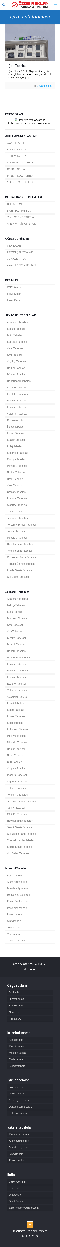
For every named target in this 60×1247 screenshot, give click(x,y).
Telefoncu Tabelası (17, 518)
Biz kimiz (14, 992)
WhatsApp (15, 1194)
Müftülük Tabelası (17, 537)
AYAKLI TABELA (16, 143)
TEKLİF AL (15, 1018)
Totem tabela (14, 927)
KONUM (14, 1188)
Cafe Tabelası (15, 348)
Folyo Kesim (14, 293)
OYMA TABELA (16, 169)
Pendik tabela (17, 1046)
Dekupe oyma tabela (19, 895)
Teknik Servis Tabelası (19, 550)
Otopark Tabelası (16, 492)
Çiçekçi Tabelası (16, 361)
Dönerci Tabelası (16, 374)
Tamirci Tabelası (16, 531)
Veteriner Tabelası (17, 413)
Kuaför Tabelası (16, 439)
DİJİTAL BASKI (15, 204)
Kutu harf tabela (18, 1113)
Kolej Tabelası (15, 446)
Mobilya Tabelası (16, 459)
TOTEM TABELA (17, 156)
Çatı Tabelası (17, 66)
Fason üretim (16, 1160)
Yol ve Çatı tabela (17, 940)
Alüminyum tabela (17, 882)
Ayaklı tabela (14, 875)
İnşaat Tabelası (15, 426)
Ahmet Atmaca (39, 1231)
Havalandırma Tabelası (20, 544)
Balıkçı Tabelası (16, 328)
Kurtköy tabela (17, 1066)
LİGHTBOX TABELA (19, 210)
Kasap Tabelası (16, 433)
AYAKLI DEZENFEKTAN (21, 265)
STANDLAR (14, 245)
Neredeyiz (15, 1012)
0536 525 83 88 (18, 1181)
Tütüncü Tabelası (17, 511)
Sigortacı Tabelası (17, 505)
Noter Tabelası (15, 479)
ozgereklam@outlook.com (24, 1207)
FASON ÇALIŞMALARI (20, 252)
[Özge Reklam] (30, 5)
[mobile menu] (55, 4)
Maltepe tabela (17, 1053)
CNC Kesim (14, 287)
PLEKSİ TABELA (17, 149)
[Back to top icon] (30, 1224)
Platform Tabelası (17, 498)
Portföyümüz (16, 1005)
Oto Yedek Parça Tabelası (21, 557)
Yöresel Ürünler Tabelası (21, 563)
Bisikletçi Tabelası (17, 342)
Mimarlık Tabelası (17, 466)
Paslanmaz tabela (17, 908)
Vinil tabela (13, 934)
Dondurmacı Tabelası (19, 381)
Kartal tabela (16, 1039)
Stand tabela (14, 921)
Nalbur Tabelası (16, 472)
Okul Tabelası (15, 485)
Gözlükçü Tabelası (17, 420)
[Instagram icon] (37, 1235)
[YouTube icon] (30, 1235)
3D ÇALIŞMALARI (17, 258)
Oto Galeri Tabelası (18, 577)
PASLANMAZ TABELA (20, 175)
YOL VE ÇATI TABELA (20, 182)
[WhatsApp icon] (23, 1235)
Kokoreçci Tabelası (18, 452)
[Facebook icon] (26, 1235)
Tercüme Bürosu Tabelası (21, 524)
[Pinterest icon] (33, 1235)
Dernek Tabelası (16, 368)
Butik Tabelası (15, 335)
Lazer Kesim (14, 300)
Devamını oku (44, 86)
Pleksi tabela (14, 914)
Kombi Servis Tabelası (19, 570)
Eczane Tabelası (16, 387)
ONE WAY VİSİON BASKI (21, 223)
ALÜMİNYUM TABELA (20, 162)
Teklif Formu (16, 1201)
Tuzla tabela (16, 1059)
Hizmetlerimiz (16, 999)
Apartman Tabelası (17, 322)
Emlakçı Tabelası (16, 400)
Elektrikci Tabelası (17, 394)
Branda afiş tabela (17, 888)
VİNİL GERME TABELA (20, 217)
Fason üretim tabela (18, 901)
